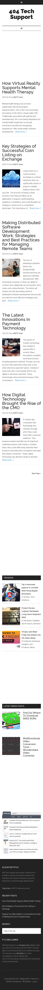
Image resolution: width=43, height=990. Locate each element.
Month (25, 817)
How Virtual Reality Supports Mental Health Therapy (21, 87)
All (31, 817)
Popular (7, 813)
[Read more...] (21, 132)
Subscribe (6, 888)
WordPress (26, 981)
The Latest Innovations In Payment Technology (16, 321)
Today (13, 817)
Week (19, 817)
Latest (14, 813)
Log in (34, 981)
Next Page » (36, 473)
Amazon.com (24, 945)
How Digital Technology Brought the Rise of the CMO (21, 401)
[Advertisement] (21, 53)
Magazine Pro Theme (28, 979)
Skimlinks (20, 953)
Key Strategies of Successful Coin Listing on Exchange (19, 153)
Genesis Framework (13, 981)
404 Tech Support (21, 14)
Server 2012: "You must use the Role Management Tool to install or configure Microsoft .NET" (23, 843)
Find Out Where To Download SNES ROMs (32, 715)
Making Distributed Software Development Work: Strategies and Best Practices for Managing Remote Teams (21, 235)
